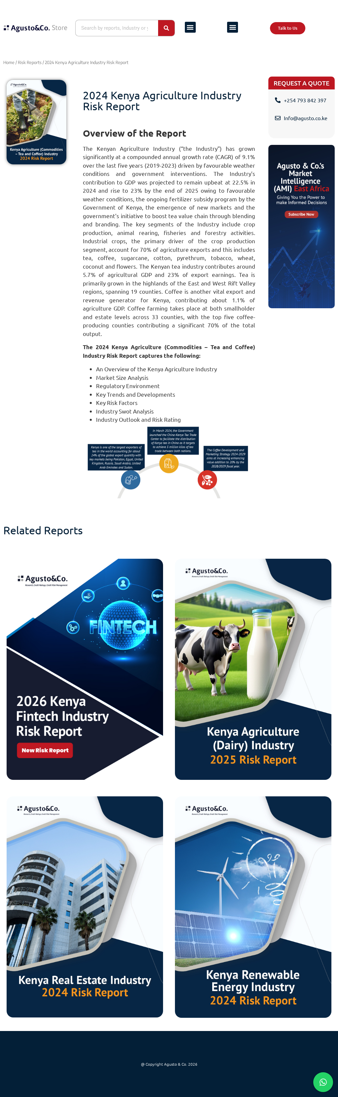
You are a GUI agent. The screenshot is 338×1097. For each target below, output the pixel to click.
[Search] (166, 28)
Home (9, 62)
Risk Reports (30, 62)
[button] (190, 27)
